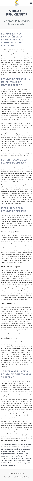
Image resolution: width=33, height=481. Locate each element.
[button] (31, 3)
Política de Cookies (23, 477)
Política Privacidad (10, 477)
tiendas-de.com (20, 473)
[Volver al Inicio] (16, 3)
